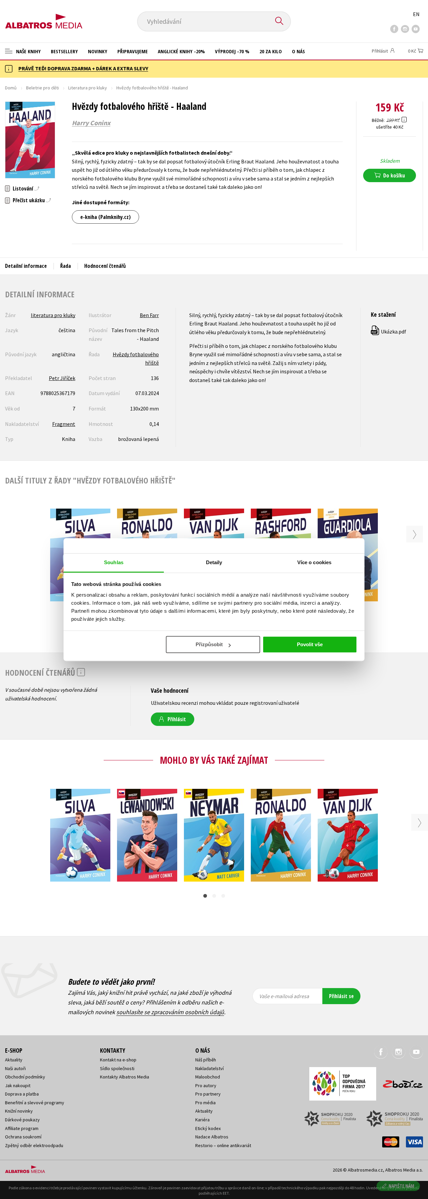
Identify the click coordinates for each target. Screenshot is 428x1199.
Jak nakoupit (17, 1085)
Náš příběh (205, 1060)
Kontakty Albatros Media (124, 1077)
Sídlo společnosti (117, 1068)
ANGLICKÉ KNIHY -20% (181, 51)
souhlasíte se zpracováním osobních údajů (170, 1012)
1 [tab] (205, 896)
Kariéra (202, 1120)
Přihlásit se (341, 996)
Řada (65, 266)
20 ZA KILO (270, 51)
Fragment (63, 424)
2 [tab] (214, 896)
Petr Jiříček (62, 378)
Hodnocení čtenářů (105, 266)
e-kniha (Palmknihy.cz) (105, 217)
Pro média (205, 1103)
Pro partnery (208, 1094)
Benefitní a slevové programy (34, 1103)
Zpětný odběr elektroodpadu (34, 1145)
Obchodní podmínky (25, 1077)
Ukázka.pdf (388, 331)
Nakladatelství (209, 1068)
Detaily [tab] (214, 562)
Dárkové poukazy (22, 1120)
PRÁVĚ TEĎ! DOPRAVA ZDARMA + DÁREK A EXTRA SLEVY (83, 68)
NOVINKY (97, 51)
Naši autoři (15, 1068)
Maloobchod (207, 1077)
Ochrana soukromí (23, 1137)
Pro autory (205, 1085)
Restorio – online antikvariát (223, 1145)
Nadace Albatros (211, 1137)
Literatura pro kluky (87, 88)
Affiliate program (21, 1128)
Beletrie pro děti (42, 88)
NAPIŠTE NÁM (401, 1186)
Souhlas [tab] (113, 562)
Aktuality (13, 1060)
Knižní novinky (19, 1111)
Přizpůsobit (209, 644)
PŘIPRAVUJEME (132, 51)
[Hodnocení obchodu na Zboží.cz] (399, 1082)
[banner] (44, 15)
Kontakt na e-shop (118, 1060)
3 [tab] (223, 896)
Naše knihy (28, 51)
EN (416, 14)
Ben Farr (149, 315)
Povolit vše (310, 644)
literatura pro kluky (53, 315)
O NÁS (298, 51)
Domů (11, 88)
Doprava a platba (22, 1094)
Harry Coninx (91, 123)
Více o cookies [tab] (314, 562)
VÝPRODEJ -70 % (232, 51)
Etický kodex (208, 1128)
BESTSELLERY (64, 51)
